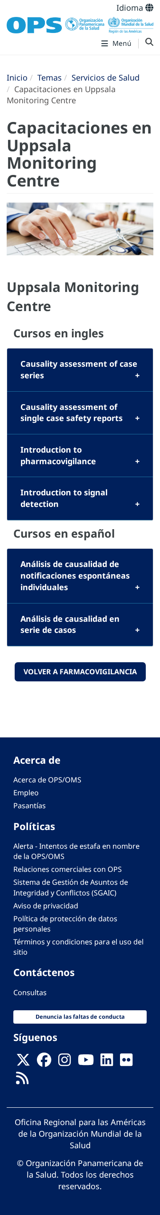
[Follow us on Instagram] (64, 1062)
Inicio (17, 77)
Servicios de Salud (106, 77)
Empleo (26, 793)
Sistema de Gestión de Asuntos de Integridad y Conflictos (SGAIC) (70, 887)
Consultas (30, 992)
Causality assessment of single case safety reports (71, 412)
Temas (49, 77)
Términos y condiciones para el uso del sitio (78, 947)
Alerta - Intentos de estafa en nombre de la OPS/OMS (76, 851)
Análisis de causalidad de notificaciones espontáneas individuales (75, 575)
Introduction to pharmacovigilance (58, 455)
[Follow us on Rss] (22, 1080)
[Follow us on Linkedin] (106, 1062)
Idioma (130, 7)
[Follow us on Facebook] (44, 1062)
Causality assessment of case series (78, 369)
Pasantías (29, 805)
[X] (23, 1062)
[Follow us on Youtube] (86, 1062)
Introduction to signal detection (64, 498)
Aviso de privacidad (45, 906)
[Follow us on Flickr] (126, 1062)
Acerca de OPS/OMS (47, 780)
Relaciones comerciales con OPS (67, 869)
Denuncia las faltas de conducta (80, 1017)
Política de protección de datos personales (65, 924)
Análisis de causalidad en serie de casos (70, 624)
